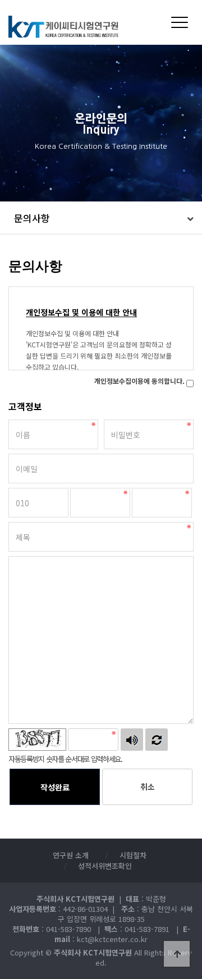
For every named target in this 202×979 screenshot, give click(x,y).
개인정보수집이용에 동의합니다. (139, 380)
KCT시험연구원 (70, 27)
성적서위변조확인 (105, 865)
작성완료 (55, 787)
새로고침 (156, 739)
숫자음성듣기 (132, 739)
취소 (147, 786)
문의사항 (32, 218)
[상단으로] (177, 954)
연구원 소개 (71, 855)
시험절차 (133, 855)
